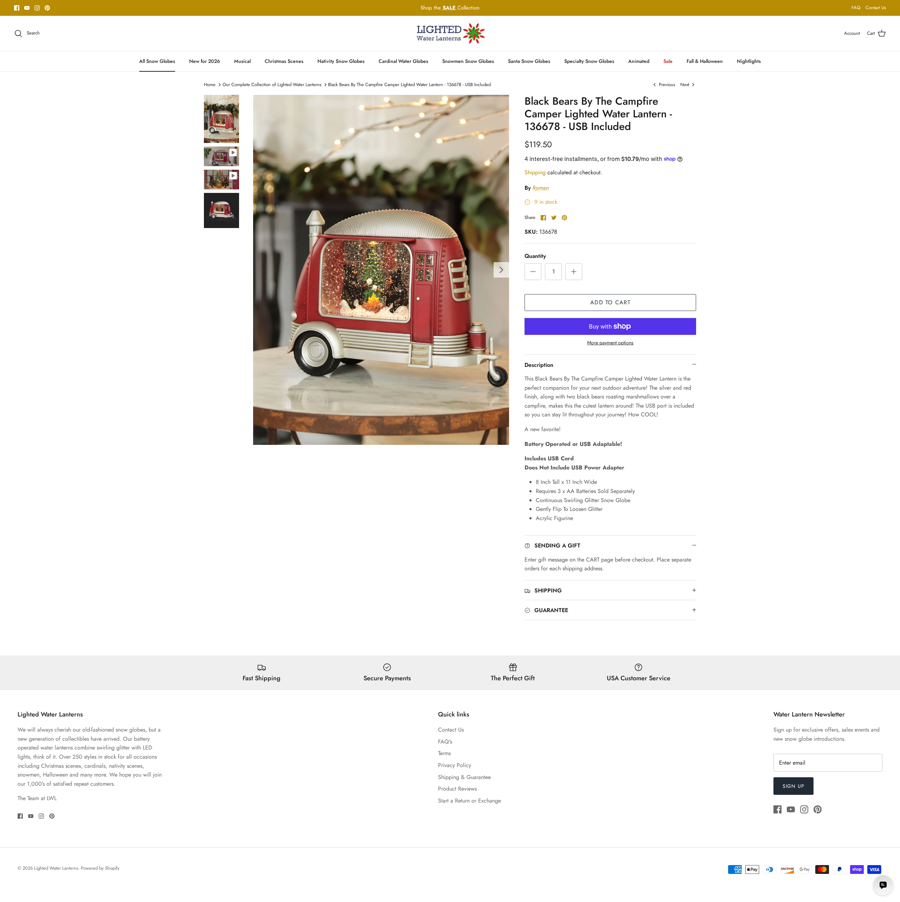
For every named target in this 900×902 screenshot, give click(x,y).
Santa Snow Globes (529, 61)
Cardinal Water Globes (403, 61)
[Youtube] (27, 8)
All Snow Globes (157, 61)
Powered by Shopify (100, 868)
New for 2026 (204, 61)
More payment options (610, 343)
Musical (242, 61)
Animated (638, 61)
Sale (668, 61)
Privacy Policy (454, 765)
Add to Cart (610, 302)
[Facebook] (16, 8)
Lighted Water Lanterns (56, 868)
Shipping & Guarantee (464, 777)
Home (210, 84)
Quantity (535, 256)
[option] (381, 270)
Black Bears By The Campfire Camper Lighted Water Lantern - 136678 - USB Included (409, 84)
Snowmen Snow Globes (468, 61)
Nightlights (749, 61)
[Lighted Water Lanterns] (450, 33)
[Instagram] (37, 8)
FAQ (855, 7)
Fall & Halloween (705, 61)
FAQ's (445, 742)
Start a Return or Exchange (469, 801)
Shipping (535, 172)
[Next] (501, 270)
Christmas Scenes (284, 61)
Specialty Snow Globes (589, 61)
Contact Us (876, 7)
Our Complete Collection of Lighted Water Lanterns (272, 84)
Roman (541, 188)
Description (539, 365)
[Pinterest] (47, 8)
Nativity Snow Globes (341, 61)
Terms (444, 753)
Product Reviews (457, 789)
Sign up (793, 786)
